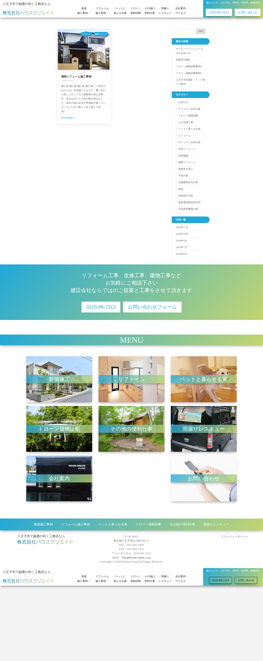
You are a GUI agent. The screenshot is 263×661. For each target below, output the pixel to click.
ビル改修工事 (185, 122)
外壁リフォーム (187, 149)
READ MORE (67, 118)
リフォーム (86, 34)
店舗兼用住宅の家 (188, 182)
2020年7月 (181, 247)
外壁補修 (183, 155)
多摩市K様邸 (183, 59)
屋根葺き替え (185, 169)
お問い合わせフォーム (152, 307)
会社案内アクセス (180, 11)
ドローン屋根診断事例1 (189, 73)
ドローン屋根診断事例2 (189, 66)
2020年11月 (182, 227)
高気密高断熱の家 (188, 209)
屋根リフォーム (101, 34)
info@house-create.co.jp (136, 557)
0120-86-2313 (219, 12)
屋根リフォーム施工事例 (76, 76)
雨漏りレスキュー (165, 11)
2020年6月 (181, 254)
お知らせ (183, 102)
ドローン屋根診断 (135, 11)
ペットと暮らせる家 (120, 11)
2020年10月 (182, 234)
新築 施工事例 (83, 11)
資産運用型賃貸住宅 (189, 202)
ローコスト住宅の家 (189, 142)
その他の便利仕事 (150, 11)
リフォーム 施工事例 (103, 11)
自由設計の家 (185, 195)
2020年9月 (181, 240)
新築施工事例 (43, 524)
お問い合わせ (247, 12)
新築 (180, 189)
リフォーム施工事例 (75, 524)
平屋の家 (183, 175)
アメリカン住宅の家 (189, 109)
